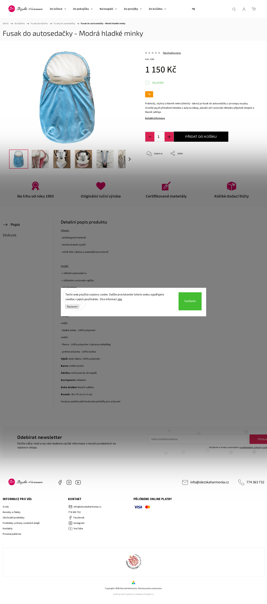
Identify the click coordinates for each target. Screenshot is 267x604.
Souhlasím (190, 301)
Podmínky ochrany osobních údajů (21, 523)
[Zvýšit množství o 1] (169, 137)
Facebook (60, 482)
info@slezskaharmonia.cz (209, 482)
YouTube (78, 482)
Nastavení (72, 306)
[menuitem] (58, 9)
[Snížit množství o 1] (149, 137)
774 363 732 (255, 482)
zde (120, 299)
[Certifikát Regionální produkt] (133, 562)
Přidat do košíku (201, 136)
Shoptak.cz (149, 594)
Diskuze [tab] (9, 235)
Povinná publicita (12, 534)
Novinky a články (12, 512)
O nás (6, 507)
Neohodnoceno (172, 53)
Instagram (69, 482)
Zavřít (247, 165)
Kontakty (8, 528)
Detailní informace (155, 118)
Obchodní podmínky (14, 518)
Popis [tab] (15, 224)
